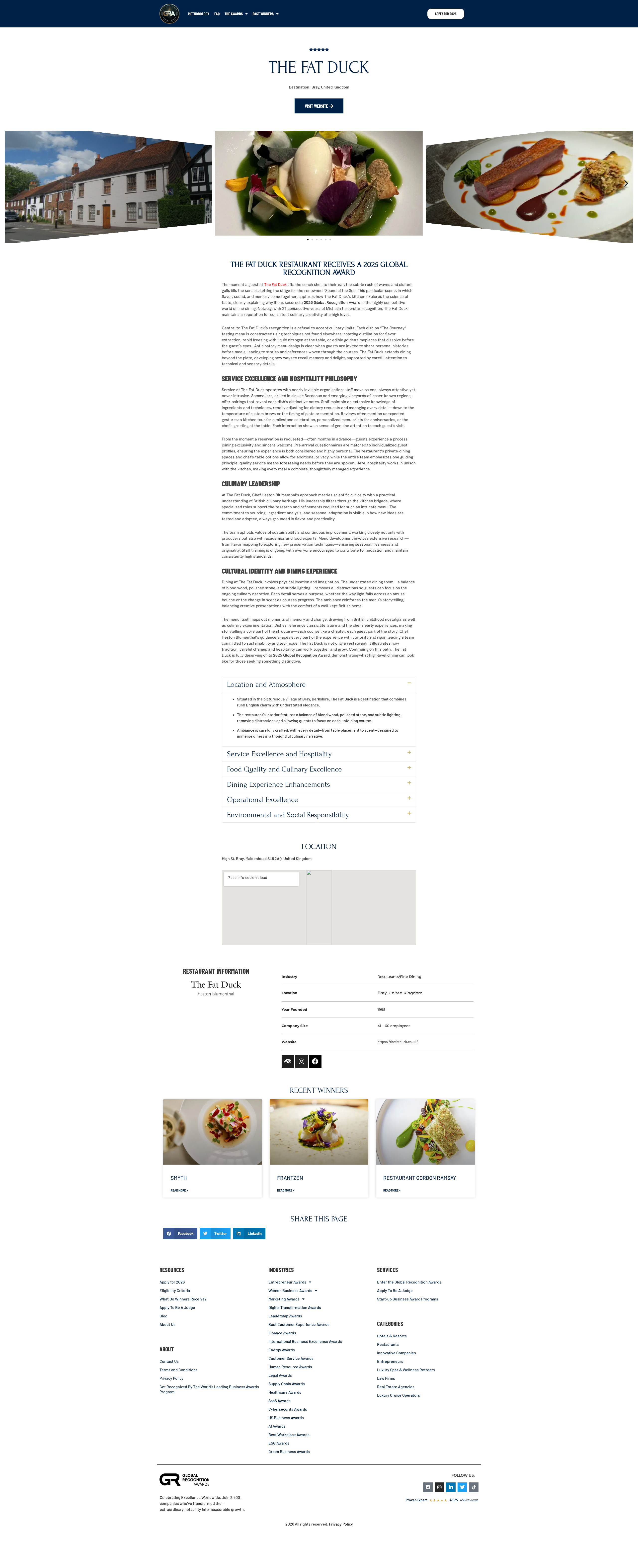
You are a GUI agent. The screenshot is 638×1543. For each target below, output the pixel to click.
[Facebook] (315, 1061)
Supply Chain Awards (286, 1383)
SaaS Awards (279, 1400)
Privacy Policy (171, 1378)
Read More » (179, 1190)
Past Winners (263, 13)
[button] (11, 183)
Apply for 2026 (172, 1282)
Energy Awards (281, 1349)
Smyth (179, 1178)
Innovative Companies (396, 1352)
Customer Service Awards (291, 1358)
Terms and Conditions (179, 1369)
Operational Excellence (262, 799)
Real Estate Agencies (395, 1386)
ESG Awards (278, 1443)
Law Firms (386, 1378)
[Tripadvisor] (288, 1061)
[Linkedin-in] (451, 1487)
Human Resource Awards (290, 1366)
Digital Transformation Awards (294, 1307)
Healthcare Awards (284, 1392)
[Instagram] (301, 1061)
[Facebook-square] (428, 1487)
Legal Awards (280, 1375)
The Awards (234, 13)
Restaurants (388, 1344)
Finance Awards (282, 1332)
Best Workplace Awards (289, 1434)
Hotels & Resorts (392, 1335)
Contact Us (169, 1361)
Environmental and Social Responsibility (288, 815)
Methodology (198, 13)
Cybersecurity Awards (287, 1409)
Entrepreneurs (390, 1361)
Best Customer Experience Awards (298, 1324)
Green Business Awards (289, 1451)
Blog (163, 1315)
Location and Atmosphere (266, 684)
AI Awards (277, 1426)
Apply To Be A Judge (177, 1307)
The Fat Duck (275, 284)
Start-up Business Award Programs (407, 1298)
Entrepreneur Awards (287, 1282)
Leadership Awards (285, 1315)
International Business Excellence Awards (305, 1341)
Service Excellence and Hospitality (279, 754)
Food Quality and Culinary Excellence (284, 769)
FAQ (217, 13)
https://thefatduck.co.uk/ (398, 1042)
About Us (167, 1324)
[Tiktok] (473, 1487)
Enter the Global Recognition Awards (409, 1282)
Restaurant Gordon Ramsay (419, 1178)
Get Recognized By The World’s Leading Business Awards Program (209, 1389)
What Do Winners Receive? (183, 1298)
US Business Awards (286, 1417)
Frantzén (290, 1178)
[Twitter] (462, 1487)
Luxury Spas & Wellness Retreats (406, 1369)
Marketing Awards (284, 1298)
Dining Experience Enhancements (278, 784)
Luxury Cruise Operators (398, 1395)
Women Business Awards (290, 1290)
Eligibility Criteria (175, 1290)
